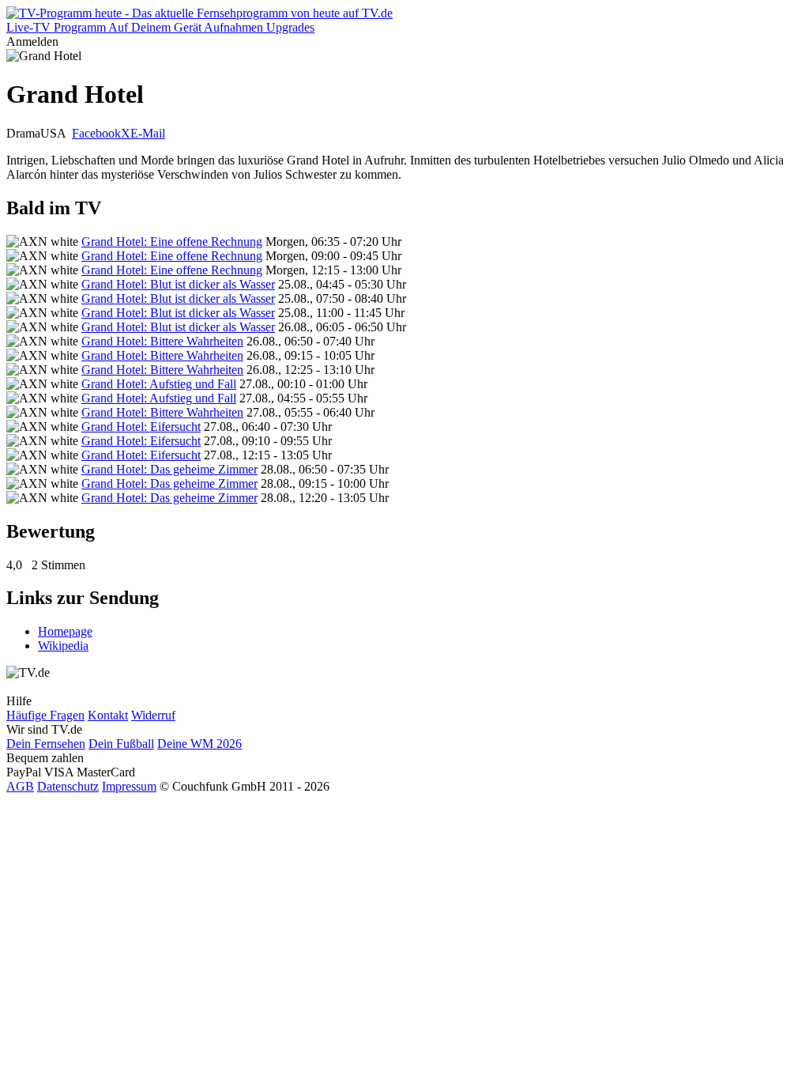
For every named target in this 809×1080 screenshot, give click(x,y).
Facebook (96, 133)
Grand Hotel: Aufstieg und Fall (158, 384)
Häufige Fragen (45, 715)
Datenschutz (68, 786)
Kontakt (108, 715)
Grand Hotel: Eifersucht (141, 426)
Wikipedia (63, 645)
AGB (20, 786)
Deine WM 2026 (199, 743)
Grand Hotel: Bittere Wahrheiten (162, 341)
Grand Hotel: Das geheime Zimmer (169, 469)
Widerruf (153, 715)
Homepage (65, 631)
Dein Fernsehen (45, 743)
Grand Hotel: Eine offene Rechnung (171, 241)
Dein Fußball (121, 743)
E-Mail (147, 133)
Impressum (129, 786)
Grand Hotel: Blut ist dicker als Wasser (178, 284)
